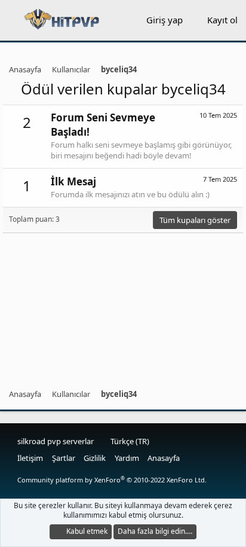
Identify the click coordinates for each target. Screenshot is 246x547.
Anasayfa (163, 458)
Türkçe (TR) (129, 441)
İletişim (30, 458)
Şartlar (63, 458)
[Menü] (11, 20)
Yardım (127, 458)
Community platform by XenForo (112, 479)
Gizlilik (95, 458)
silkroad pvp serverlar (55, 441)
